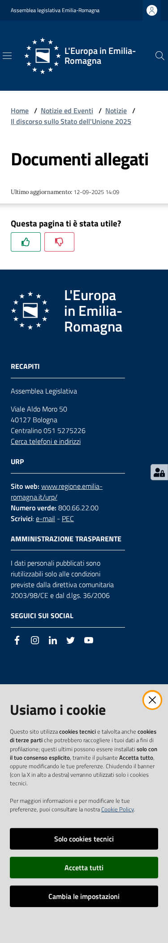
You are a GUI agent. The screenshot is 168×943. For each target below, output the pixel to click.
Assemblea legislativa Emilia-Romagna (55, 10)
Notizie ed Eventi (67, 110)
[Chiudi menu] (136, 18)
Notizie (116, 110)
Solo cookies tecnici (84, 838)
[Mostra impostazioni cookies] (159, 472)
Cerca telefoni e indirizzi (46, 441)
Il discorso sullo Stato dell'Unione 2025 (71, 121)
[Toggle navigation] (7, 55)
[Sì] (26, 242)
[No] (59, 242)
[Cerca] (160, 55)
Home (20, 110)
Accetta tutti (84, 867)
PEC (68, 518)
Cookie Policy (117, 809)
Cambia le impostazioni (84, 896)
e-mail (45, 518)
